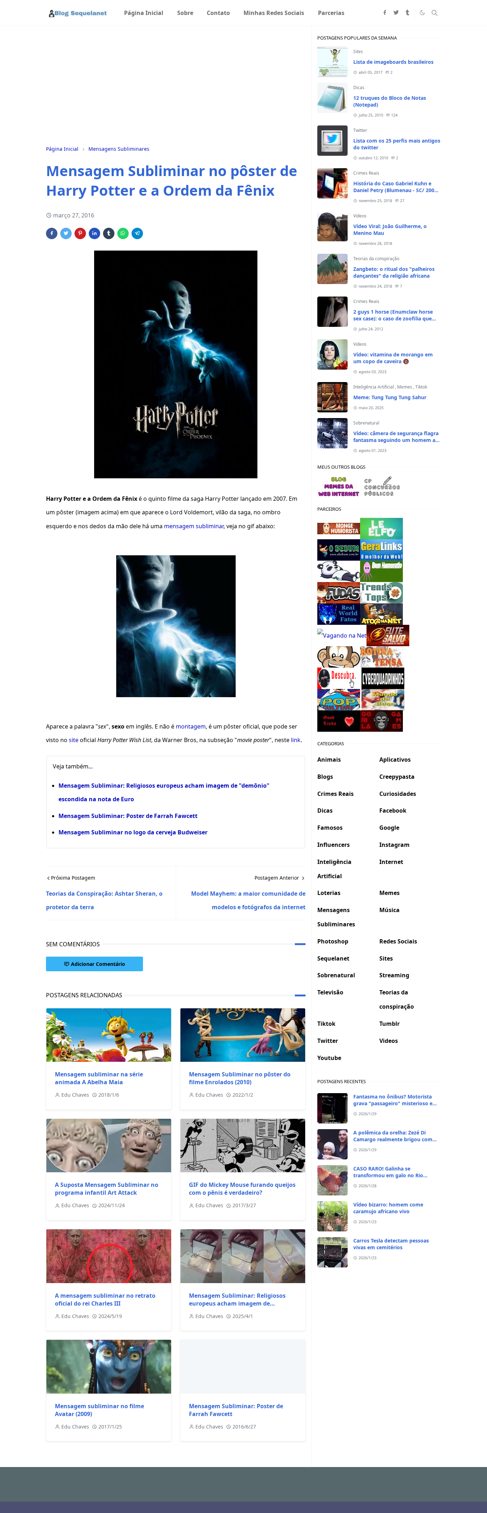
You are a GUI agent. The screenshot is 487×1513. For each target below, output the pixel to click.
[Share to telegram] (137, 233)
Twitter (360, 130)
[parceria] (381, 528)
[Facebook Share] (51, 233)
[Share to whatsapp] (123, 233)
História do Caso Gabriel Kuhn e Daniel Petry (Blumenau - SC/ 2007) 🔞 (396, 190)
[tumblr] (407, 13)
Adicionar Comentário (98, 964)
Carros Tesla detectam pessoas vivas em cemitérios (391, 1244)
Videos (359, 216)
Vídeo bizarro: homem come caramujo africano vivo (388, 1208)
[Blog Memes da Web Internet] (338, 486)
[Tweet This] (66, 233)
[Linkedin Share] (94, 233)
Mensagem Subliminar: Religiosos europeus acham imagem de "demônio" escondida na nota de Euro (243, 1303)
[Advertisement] (176, 84)
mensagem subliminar (194, 526)
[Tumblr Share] (108, 233)
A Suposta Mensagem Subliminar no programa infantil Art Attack (106, 1188)
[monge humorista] (338, 528)
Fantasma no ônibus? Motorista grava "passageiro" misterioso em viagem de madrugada (395, 1103)
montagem (191, 726)
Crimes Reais (366, 173)
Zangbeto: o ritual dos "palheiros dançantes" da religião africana (394, 272)
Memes (405, 387)
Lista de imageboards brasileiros (393, 61)
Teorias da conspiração (376, 259)
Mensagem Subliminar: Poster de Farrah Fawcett (128, 816)
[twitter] (396, 13)
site (73, 740)
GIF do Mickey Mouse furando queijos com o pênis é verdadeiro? (242, 1188)
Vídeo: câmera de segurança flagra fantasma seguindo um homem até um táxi (396, 440)
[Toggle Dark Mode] (422, 13)
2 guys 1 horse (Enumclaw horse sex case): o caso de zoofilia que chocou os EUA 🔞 (393, 318)
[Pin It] (80, 233)
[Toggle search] (434, 12)
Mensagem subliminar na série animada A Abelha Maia (99, 1078)
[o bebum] (338, 549)
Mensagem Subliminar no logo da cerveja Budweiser (132, 832)
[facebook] (384, 13)
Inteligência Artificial (374, 387)
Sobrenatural (366, 423)
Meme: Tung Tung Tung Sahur (389, 397)
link (296, 740)
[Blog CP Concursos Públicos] (383, 486)
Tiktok (421, 387)
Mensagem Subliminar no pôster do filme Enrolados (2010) (240, 1078)
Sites (358, 51)
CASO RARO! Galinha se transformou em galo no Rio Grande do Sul (388, 1175)
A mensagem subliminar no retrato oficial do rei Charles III (105, 1299)
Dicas (358, 87)
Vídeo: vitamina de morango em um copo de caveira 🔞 (393, 358)
